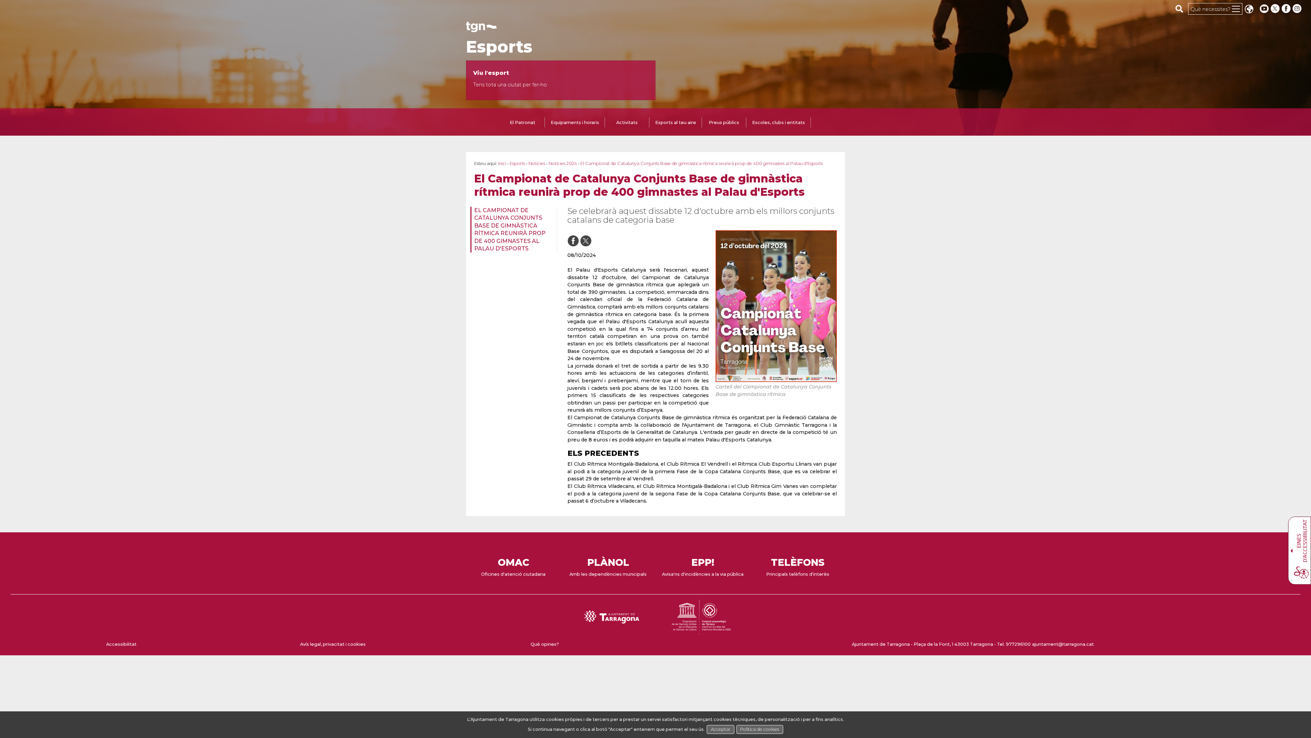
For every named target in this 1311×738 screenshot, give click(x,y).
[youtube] (1264, 9)
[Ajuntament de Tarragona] (481, 29)
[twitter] (1275, 9)
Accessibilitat (121, 644)
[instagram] (1297, 9)
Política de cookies (759, 729)
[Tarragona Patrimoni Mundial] (701, 631)
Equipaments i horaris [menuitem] (575, 122)
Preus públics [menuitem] (724, 122)
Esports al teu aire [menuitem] (675, 122)
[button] (1248, 10)
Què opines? (545, 644)
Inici (502, 163)
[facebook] (1286, 9)
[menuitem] (511, 229)
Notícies (536, 163)
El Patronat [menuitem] (522, 122)
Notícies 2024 (563, 163)
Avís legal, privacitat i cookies (333, 644)
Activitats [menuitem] (627, 122)
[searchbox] (1179, 8)
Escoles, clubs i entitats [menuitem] (778, 122)
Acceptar (721, 729)
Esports (499, 47)
